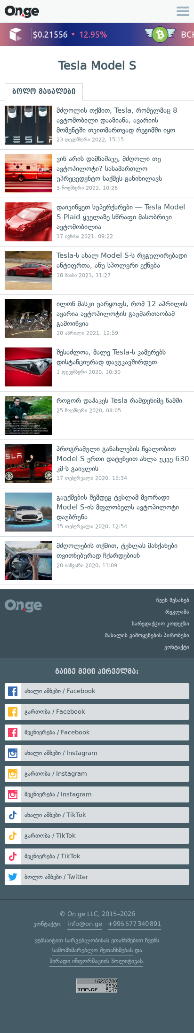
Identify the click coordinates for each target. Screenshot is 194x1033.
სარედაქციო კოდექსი (160, 623)
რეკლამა (177, 612)
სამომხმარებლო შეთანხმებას (92, 950)
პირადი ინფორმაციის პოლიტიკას (96, 960)
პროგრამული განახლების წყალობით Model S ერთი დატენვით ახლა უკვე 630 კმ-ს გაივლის (97, 463)
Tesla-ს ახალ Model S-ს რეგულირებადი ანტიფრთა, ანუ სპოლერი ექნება (97, 270)
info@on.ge (84, 923)
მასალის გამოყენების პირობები (147, 635)
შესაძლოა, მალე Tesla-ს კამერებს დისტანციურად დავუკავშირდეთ (97, 367)
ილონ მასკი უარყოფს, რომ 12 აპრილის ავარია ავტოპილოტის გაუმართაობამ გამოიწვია (97, 318)
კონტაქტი (176, 647)
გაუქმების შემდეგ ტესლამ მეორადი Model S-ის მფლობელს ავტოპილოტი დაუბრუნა (97, 512)
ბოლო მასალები (43, 91)
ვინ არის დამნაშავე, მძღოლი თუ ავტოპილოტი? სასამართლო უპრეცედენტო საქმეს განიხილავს (97, 173)
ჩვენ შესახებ (172, 600)
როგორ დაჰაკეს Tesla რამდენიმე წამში (97, 415)
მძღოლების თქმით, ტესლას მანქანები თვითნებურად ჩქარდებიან (97, 560)
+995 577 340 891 (134, 923)
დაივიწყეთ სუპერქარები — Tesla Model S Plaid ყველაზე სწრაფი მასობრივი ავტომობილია (97, 222)
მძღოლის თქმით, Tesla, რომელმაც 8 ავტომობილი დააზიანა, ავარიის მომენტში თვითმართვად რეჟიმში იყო (97, 125)
